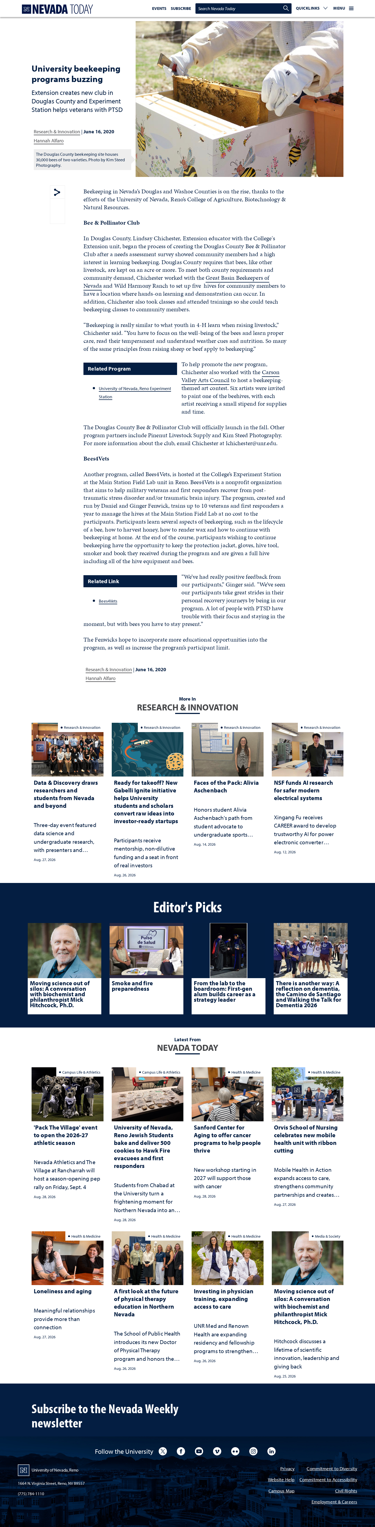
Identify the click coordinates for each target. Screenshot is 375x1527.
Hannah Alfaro (49, 140)
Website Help (281, 1480)
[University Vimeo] (217, 1451)
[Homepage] (56, 9)
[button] (312, 8)
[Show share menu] (57, 192)
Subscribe (181, 8)
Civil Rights (346, 1491)
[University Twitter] (163, 1451)
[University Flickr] (235, 1451)
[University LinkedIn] (271, 1451)
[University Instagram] (253, 1451)
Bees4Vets (108, 601)
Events (159, 8)
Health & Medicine (246, 1072)
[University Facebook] (181, 1451)
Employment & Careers (334, 1502)
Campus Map (281, 1491)
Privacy (287, 1469)
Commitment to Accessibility (328, 1480)
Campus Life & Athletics (81, 1072)
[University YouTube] (199, 1451)
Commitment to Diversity (332, 1469)
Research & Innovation (57, 131)
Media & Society (327, 1236)
